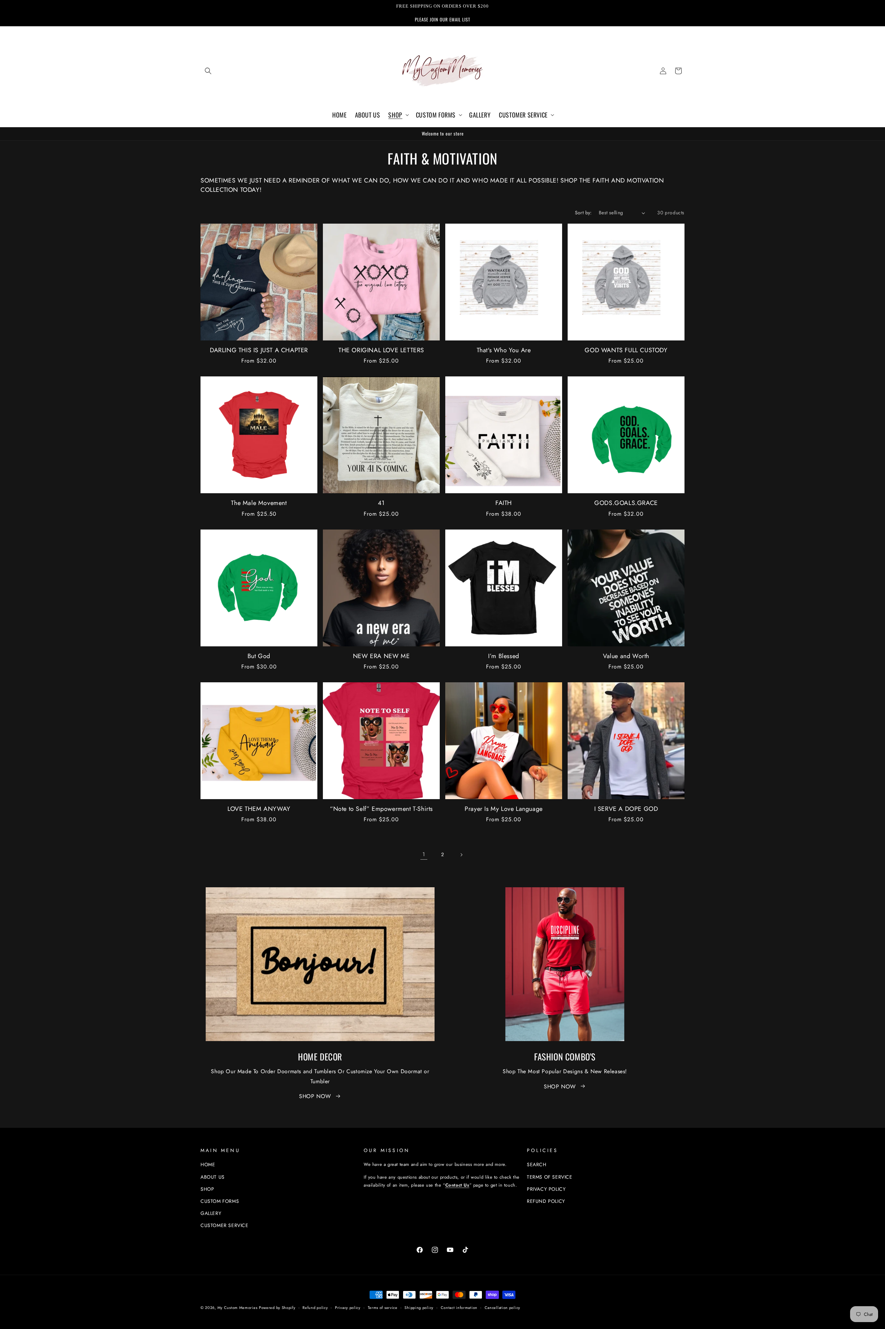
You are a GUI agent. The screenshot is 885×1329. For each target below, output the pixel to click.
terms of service (549, 1176)
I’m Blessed (503, 656)
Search (537, 1164)
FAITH (503, 503)
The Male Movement (259, 503)
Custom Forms (220, 1201)
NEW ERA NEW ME (381, 656)
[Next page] (461, 854)
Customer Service (225, 1225)
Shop (207, 1189)
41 (381, 503)
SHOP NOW (315, 1096)
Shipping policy (419, 1307)
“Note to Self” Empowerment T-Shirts (381, 809)
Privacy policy (348, 1307)
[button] (208, 70)
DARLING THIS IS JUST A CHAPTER (259, 350)
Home (208, 1164)
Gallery (211, 1213)
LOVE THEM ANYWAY (258, 809)
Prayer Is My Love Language (504, 809)
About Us (213, 1176)
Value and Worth (626, 656)
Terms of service (383, 1307)
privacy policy (546, 1189)
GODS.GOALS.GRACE (626, 503)
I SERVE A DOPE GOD (626, 809)
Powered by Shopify (277, 1307)
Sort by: (583, 212)
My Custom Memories (237, 1307)
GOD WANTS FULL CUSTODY (626, 350)
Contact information (459, 1307)
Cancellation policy (502, 1307)
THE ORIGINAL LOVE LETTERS (381, 350)
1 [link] (423, 854)
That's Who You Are (504, 350)
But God (259, 656)
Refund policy (546, 1201)
